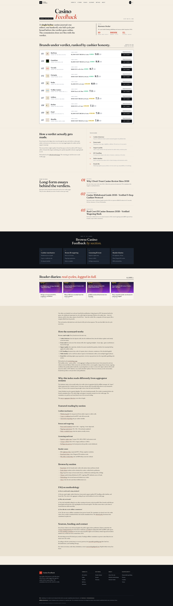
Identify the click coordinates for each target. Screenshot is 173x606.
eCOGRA (88, 529)
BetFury (84, 582)
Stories (80, 2)
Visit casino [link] (126, 54)
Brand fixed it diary (65, 454)
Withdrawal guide (64, 414)
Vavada (83, 579)
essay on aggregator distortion (67, 398)
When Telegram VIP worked (119, 258)
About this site (112, 575)
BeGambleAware (90, 598)
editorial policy (99, 514)
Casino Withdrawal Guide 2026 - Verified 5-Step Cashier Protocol (110, 196)
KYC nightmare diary (65, 452)
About (103, 2)
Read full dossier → (127, 51)
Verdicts (73, 2)
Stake (83, 577)
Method (98, 2)
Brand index (63, 468)
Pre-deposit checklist (45, 261)
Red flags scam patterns (94, 261)
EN (130, 2)
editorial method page (54, 154)
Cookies (124, 579)
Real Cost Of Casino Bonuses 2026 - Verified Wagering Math (108, 212)
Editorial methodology (114, 577)
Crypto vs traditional (65, 416)
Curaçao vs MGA (64, 441)
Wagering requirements (70, 258)
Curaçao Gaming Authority (65, 529)
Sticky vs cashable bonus (66, 431)
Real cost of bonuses (69, 255)
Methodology (63, 477)
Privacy (123, 577)
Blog (61, 472)
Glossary (91, 2)
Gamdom (84, 584)
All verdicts (84, 575)
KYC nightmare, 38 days (118, 255)
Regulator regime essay (94, 255)
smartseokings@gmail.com (92, 546)
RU (132, 2)
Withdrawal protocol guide (47, 255)
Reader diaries (63, 470)
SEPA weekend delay (117, 261)
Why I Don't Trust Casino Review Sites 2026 (108, 181)
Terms (123, 582)
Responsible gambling (127, 575)
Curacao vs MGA (92, 258)
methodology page (72, 361)
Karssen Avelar (112, 579)
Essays (85, 2)
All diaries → (130, 277)
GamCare (84, 598)
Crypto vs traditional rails (46, 258)
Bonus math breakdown (66, 426)
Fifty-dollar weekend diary (66, 456)
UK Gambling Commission (66, 531)
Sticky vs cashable (69, 261)
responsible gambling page (95, 541)
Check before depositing (66, 418)
